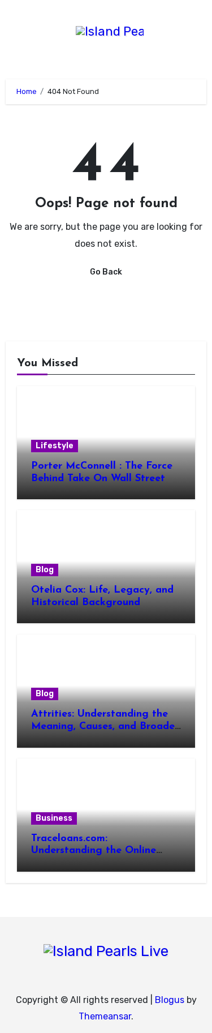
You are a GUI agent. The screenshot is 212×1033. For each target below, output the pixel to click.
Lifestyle (54, 446)
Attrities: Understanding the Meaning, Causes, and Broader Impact (105, 726)
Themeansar (105, 1016)
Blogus (169, 1000)
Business (54, 818)
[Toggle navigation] (9, 34)
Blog (45, 570)
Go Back (106, 272)
